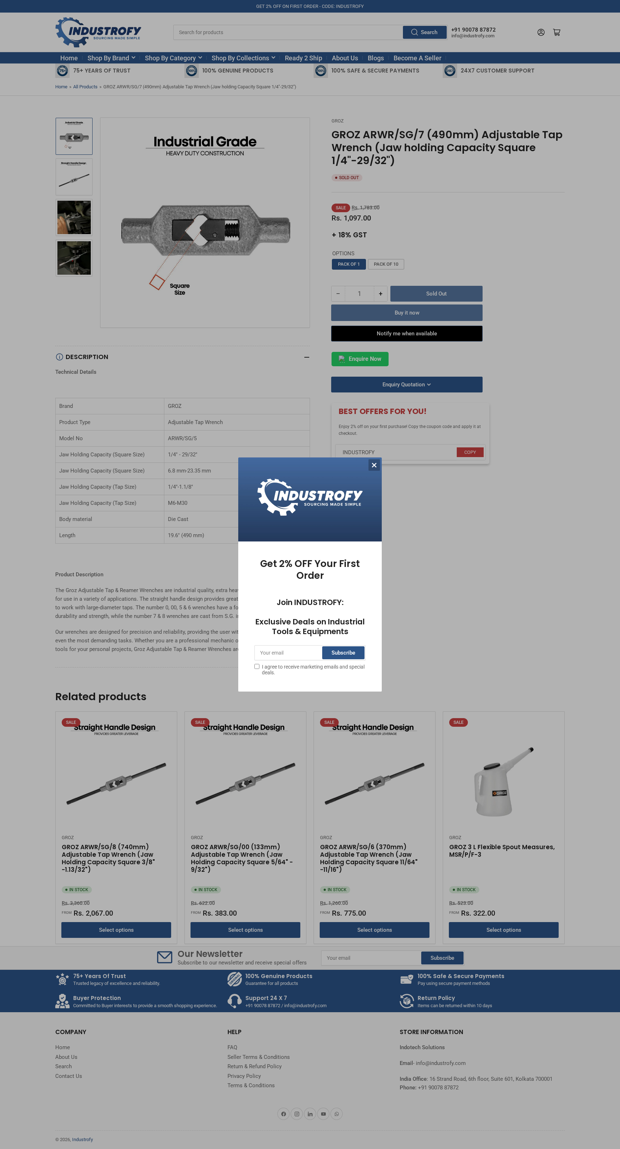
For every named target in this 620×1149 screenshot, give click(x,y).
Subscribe (343, 653)
